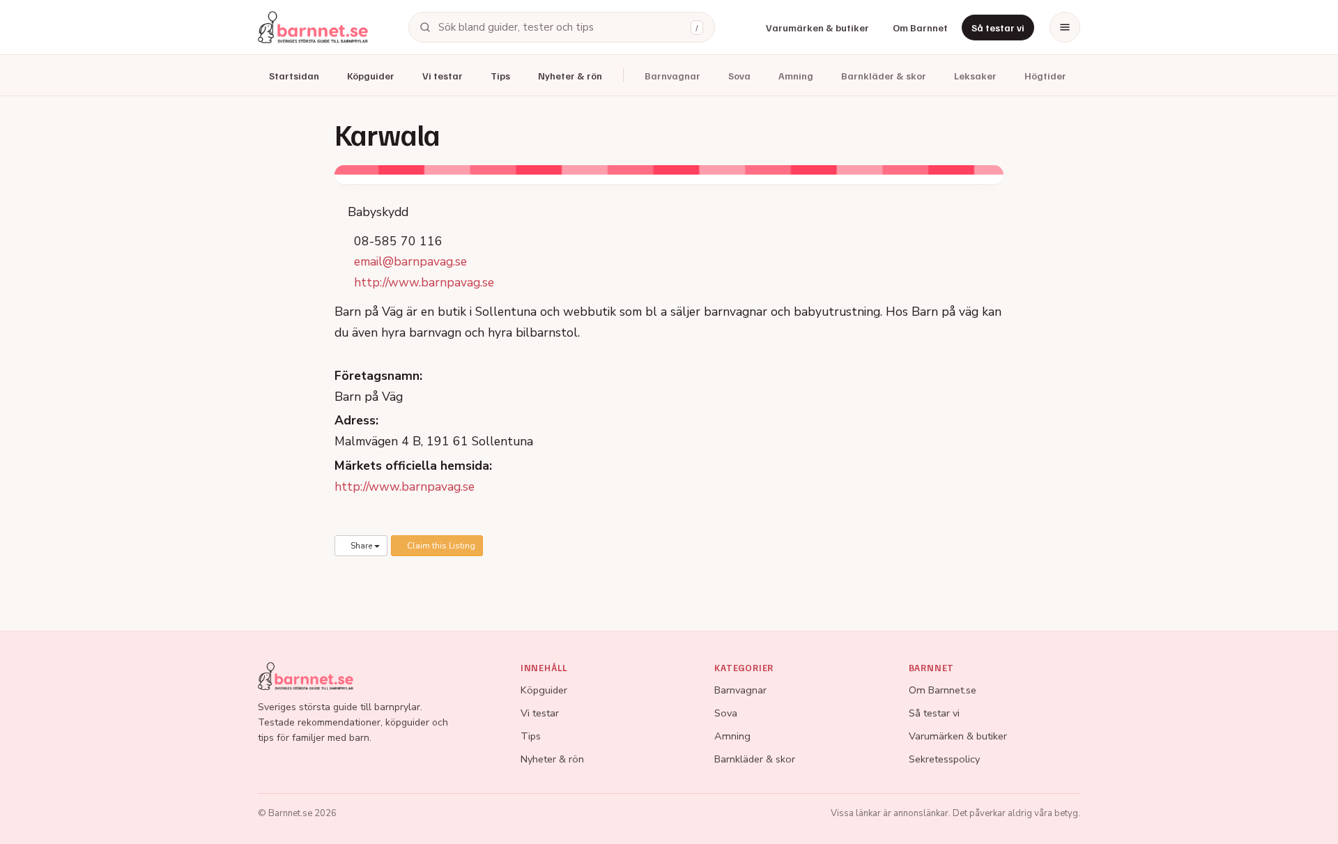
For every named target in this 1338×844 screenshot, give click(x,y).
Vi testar (442, 76)
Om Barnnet (920, 27)
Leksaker (975, 76)
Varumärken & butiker (817, 27)
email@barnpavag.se (410, 261)
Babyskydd (376, 212)
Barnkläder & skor (883, 76)
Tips (500, 76)
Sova (739, 76)
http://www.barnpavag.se (424, 282)
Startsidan (294, 76)
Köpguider (370, 76)
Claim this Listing (440, 545)
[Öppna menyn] (1064, 27)
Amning (795, 76)
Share (361, 545)
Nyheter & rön (570, 76)
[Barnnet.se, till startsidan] (313, 27)
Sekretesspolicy (944, 759)
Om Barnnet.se (942, 690)
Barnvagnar (672, 76)
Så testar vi (997, 27)
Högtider (1045, 76)
